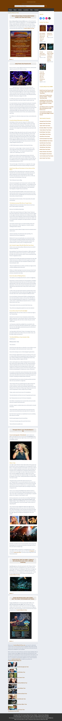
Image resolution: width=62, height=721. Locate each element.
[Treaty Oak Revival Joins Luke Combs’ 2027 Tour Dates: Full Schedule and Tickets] (43, 67)
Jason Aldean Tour (21, 688)
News (15, 10)
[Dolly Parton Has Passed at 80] (50, 28)
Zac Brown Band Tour (22, 693)
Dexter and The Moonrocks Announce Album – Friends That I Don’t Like (46, 97)
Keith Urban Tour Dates (45, 149)
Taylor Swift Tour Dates (45, 125)
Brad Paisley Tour (21, 672)
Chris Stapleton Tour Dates (46, 153)
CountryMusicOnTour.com (19, 645)
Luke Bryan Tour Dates (45, 136)
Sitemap (47, 715)
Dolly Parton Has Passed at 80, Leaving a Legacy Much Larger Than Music (46, 92)
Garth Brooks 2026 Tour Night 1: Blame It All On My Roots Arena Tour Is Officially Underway (23, 561)
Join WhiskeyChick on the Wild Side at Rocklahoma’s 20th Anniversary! (46, 108)
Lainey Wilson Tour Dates (45, 145)
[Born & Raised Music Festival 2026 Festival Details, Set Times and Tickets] (43, 28)
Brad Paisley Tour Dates (45, 132)
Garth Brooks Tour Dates (45, 142)
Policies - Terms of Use (39, 715)
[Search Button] (46, 6)
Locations (26, 10)
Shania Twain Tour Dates (45, 123)
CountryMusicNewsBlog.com (14, 660)
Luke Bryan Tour (21, 709)
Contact (36, 10)
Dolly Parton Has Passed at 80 (23, 63)
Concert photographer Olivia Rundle (18, 434)
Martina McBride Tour (22, 682)
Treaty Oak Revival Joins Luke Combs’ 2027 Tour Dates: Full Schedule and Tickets (23, 598)
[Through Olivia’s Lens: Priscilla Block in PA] (43, 47)
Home (10, 10)
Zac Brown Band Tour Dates (46, 138)
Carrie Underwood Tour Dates (46, 155)
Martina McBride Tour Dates (46, 140)
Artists (20, 10)
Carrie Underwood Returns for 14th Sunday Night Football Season (46, 113)
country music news (16, 659)
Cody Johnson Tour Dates (45, 129)
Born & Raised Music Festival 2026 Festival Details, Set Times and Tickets (23, 16)
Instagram (31, 550)
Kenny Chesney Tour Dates (46, 151)
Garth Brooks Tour (21, 698)
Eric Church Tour (21, 677)
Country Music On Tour (29, 28)
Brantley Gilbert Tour (22, 704)
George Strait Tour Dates (45, 121)
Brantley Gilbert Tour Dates (46, 127)
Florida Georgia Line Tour (23, 666)
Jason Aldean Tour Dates (45, 134)
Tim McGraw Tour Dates (13, 711)
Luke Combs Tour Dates (45, 158)
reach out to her (17, 552)
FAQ (31, 10)
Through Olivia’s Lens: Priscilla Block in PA (23, 430)
